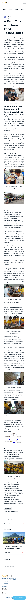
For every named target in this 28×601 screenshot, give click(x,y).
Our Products (4, 589)
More (22, 9)
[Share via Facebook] (4, 519)
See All (22, 529)
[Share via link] (14, 519)
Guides (10, 9)
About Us (4, 588)
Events (16, 9)
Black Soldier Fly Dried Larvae (11, 511)
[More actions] (23, 17)
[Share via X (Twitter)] (8, 519)
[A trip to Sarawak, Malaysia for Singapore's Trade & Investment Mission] (14, 538)
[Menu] (24, 2)
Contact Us (4, 593)
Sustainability (8, 508)
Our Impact (4, 591)
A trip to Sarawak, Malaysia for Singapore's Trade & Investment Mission (13, 547)
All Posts (4, 9)
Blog (3, 592)
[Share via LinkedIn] (11, 519)
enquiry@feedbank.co (6, 581)
